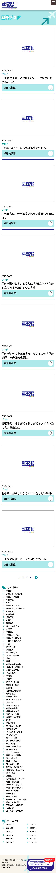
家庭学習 (10, 623)
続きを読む (10, 87)
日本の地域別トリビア (15, 779)
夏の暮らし (10, 776)
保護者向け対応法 (13, 638)
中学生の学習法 (12, 670)
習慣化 (9, 676)
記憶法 (9, 720)
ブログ (9, 591)
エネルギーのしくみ (14, 785)
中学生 (9, 602)
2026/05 (33, 828)
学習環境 (10, 702)
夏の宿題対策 (11, 758)
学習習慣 (10, 600)
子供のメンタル (12, 635)
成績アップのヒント (14, 594)
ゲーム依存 (10, 611)
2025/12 (9, 839)
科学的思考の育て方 (14, 767)
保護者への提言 (12, 597)
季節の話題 (10, 744)
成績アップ (10, 658)
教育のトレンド (12, 711)
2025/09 (33, 842)
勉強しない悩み (12, 685)
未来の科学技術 (12, 790)
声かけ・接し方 (12, 682)
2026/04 (9, 832)
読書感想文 (10, 794)
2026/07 (33, 824)
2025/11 (33, 839)
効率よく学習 (11, 796)
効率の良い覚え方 (13, 726)
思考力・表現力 (12, 705)
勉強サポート (11, 749)
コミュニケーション (14, 752)
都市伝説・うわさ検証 (15, 770)
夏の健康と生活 (12, 764)
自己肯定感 (10, 647)
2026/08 (9, 824)
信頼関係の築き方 (13, 691)
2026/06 (9, 828)
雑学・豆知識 (11, 738)
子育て (9, 644)
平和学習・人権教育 (14, 805)
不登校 (9, 629)
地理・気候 (10, 773)
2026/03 (33, 832)
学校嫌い (10, 632)
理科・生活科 (11, 761)
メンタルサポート (13, 655)
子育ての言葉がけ (13, 641)
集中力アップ (11, 729)
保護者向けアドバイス (15, 608)
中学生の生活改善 (13, 664)
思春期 (9, 688)
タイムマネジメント (14, 732)
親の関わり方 (11, 652)
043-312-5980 (40, 868)
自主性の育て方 (12, 626)
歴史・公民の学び (13, 802)
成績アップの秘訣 (13, 717)
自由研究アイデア (13, 741)
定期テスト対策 (12, 714)
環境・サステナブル (14, 788)
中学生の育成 (11, 708)
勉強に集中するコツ (14, 700)
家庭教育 (10, 650)
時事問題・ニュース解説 (16, 799)
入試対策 (10, 808)
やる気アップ (11, 735)
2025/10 (9, 842)
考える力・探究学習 (14, 811)
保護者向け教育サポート (16, 667)
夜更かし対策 (11, 696)
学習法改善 (10, 723)
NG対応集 (10, 614)
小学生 (9, 620)
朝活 (8, 661)
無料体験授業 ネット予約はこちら (42, 863)
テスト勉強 (10, 673)
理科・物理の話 (12, 782)
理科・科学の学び (13, 746)
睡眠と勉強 (10, 694)
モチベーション (12, 606)
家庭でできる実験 (13, 755)
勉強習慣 (10, 617)
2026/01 (33, 835)
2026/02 (9, 835)
